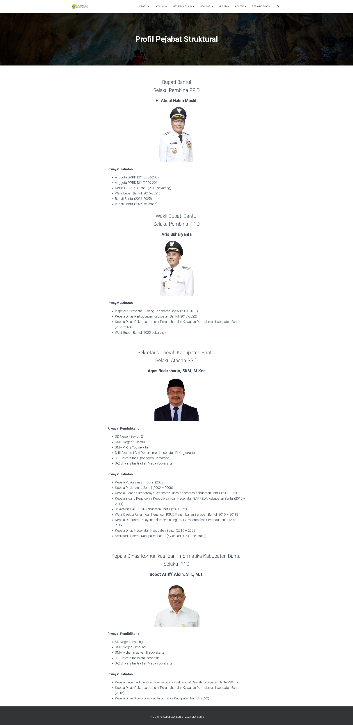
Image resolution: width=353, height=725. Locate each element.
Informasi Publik (182, 6)
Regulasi (205, 6)
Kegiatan (224, 6)
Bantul (200, 716)
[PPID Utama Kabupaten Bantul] (80, 6)
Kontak (239, 6)
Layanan (160, 6)
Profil (143, 6)
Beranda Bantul (261, 6)
